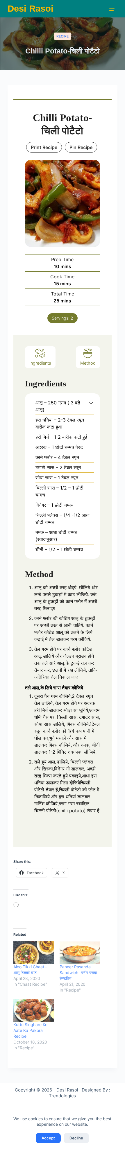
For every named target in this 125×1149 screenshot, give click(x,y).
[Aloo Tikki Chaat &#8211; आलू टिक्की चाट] (33, 952)
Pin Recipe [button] (80, 147)
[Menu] (112, 8)
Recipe (62, 36)
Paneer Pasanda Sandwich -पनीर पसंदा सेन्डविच (78, 972)
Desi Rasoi (30, 8)
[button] (91, 403)
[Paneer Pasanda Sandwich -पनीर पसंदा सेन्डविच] (80, 952)
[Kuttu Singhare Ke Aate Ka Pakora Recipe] (33, 1010)
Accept (48, 1138)
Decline (76, 1138)
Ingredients (40, 363)
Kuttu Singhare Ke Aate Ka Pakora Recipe (30, 1030)
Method (88, 363)
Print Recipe (44, 147)
